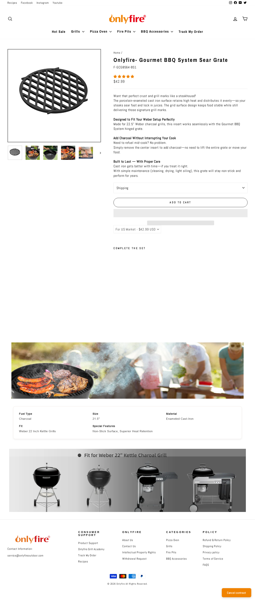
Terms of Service (213, 559)
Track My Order (191, 31)
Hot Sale (59, 31)
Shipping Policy (212, 546)
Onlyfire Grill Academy (91, 549)
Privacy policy (211, 552)
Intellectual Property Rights (139, 552)
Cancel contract (236, 592)
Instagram (43, 3)
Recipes (12, 3)
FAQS (206, 565)
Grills (76, 31)
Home (116, 53)
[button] (124, 76)
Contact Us (129, 546)
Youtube (58, 3)
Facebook (27, 3)
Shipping (122, 188)
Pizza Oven (99, 31)
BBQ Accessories (155, 31)
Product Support (88, 543)
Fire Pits (124, 31)
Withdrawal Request (134, 559)
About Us (127, 540)
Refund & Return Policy (217, 540)
